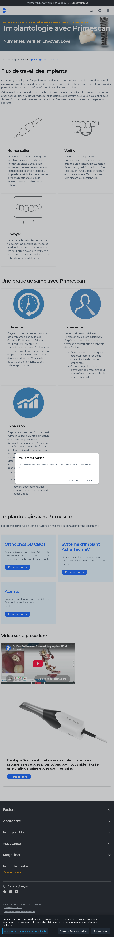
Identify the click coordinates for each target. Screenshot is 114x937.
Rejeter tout (100, 931)
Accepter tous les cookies (74, 931)
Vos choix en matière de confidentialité (25, 931)
